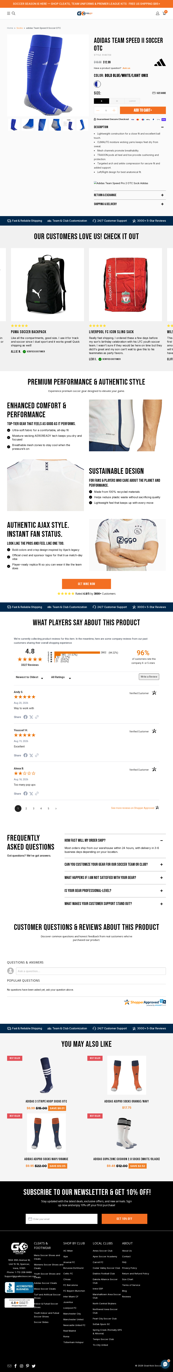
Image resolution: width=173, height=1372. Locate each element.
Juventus (68, 1302)
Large (132, 100)
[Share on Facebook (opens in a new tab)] (25, 717)
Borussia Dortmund (73, 1268)
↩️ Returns (111, 1343)
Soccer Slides (41, 1322)
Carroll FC (98, 1262)
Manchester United (73, 1319)
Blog (124, 1290)
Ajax (65, 1256)
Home (10, 28)
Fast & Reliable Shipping (27, 220)
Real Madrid (69, 1330)
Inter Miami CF (70, 1296)
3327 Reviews (33, 665)
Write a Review (149, 676)
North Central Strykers (104, 1303)
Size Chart (127, 1279)
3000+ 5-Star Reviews (151, 220)
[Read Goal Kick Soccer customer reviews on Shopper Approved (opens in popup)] (19, 1303)
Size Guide (161, 93)
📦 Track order (156, 1335)
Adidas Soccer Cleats (45, 1283)
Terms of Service (131, 1285)
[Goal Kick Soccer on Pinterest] (27, 1366)
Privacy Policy (129, 1268)
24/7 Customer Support (112, 220)
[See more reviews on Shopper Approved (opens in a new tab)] (37, 717)
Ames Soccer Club (103, 1250)
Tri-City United (100, 1345)
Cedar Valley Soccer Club (106, 1268)
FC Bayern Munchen (74, 1290)
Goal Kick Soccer (153, 1365)
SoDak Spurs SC (101, 1324)
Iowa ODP (98, 1288)
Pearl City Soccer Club (105, 1318)
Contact (126, 1256)
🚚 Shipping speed (133, 1335)
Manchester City (72, 1313)
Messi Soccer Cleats (45, 1288)
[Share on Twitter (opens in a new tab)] (31, 717)
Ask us (126, 68)
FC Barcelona (70, 1285)
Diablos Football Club (104, 1273)
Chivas (67, 1279)
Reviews (126, 1296)
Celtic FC (68, 1273)
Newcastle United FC (74, 1325)
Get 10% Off (124, 1219)
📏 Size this (111, 1335)
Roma (66, 1336)
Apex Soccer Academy (105, 1256)
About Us (127, 1250)
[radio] (86, 652)
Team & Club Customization (69, 220)
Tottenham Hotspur (73, 1342)
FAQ (124, 1262)
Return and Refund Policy (135, 1273)
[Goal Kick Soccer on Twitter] (33, 1366)
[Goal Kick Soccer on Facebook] (15, 1366)
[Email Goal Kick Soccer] (9, 1366)
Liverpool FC (70, 1308)
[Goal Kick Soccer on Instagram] (21, 1366)
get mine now (86, 584)
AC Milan (68, 1250)
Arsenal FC (69, 1262)
